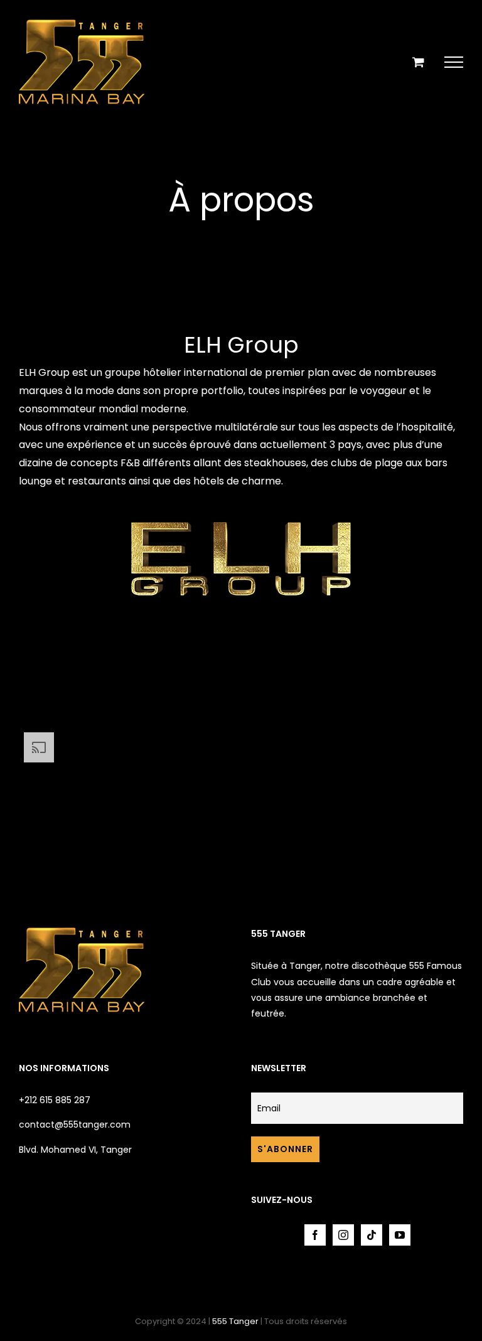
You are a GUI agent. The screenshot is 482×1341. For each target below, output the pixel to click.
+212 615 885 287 (54, 1100)
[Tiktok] (371, 1235)
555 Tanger (235, 1321)
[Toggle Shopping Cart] (418, 61)
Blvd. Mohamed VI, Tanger (75, 1149)
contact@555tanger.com (75, 1124)
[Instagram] (343, 1235)
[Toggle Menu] (453, 62)
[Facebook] (315, 1235)
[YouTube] (399, 1235)
